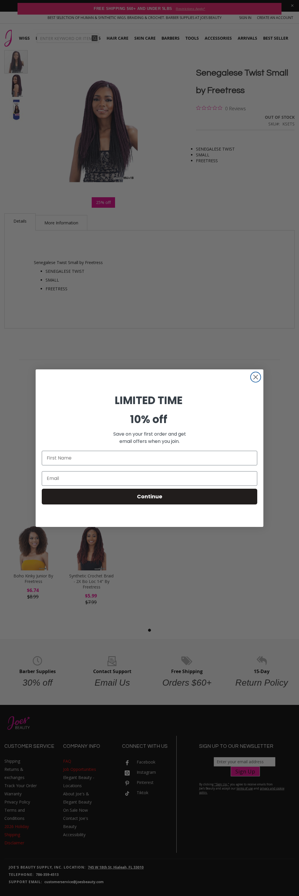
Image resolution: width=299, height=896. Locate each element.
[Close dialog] (255, 377)
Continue (149, 496)
